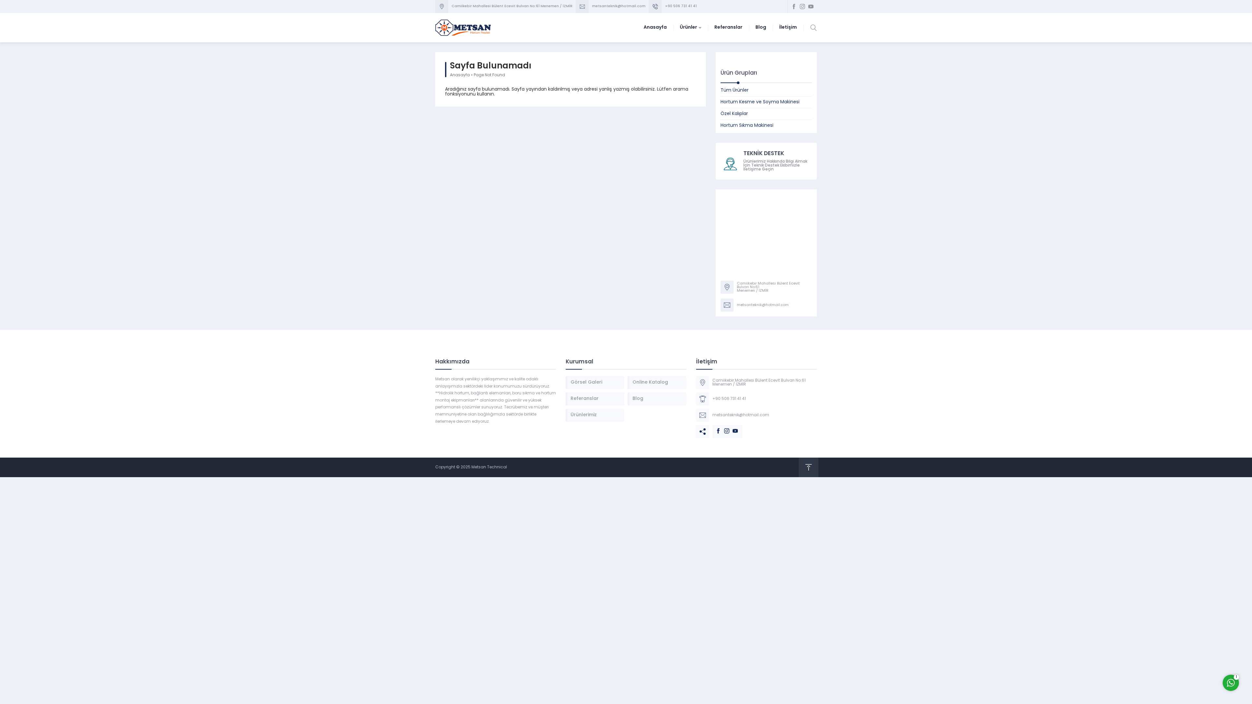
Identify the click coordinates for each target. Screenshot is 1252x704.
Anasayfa (460, 75)
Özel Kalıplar (734, 113)
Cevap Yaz (1190, 656)
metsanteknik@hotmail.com (619, 6)
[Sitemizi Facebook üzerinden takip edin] (794, 6)
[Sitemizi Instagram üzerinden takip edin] (802, 6)
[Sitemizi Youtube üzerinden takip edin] (810, 6)
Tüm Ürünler (735, 90)
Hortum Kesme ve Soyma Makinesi (760, 102)
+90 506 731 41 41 (681, 6)
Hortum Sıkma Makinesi (747, 125)
